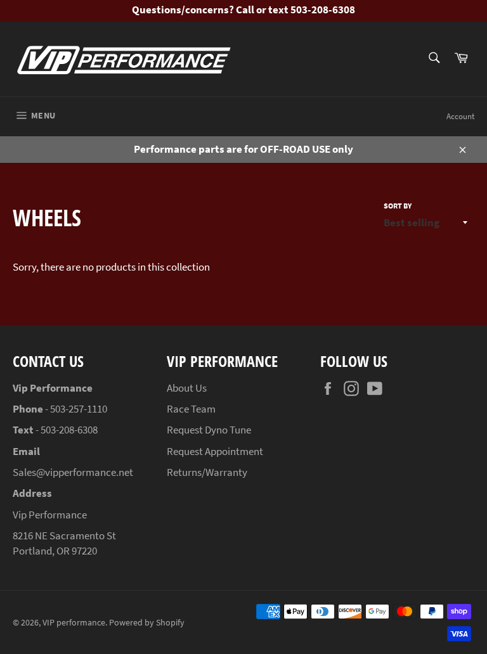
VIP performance (73, 622)
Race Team (191, 409)
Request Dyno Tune (209, 430)
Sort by (398, 205)
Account (460, 116)
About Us (187, 388)
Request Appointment (215, 451)
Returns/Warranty (207, 472)
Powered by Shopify (147, 622)
